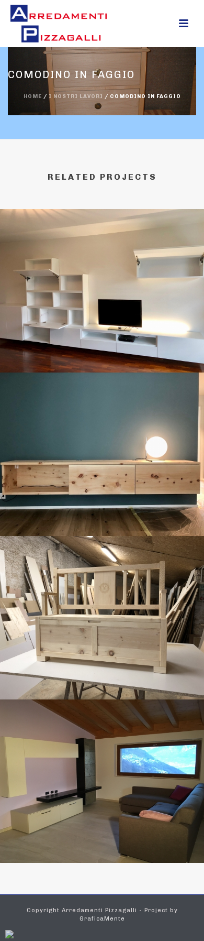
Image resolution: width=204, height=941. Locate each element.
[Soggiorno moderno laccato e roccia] (102, 747)
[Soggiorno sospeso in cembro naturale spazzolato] (102, 420)
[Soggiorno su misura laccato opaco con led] (102, 257)
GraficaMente (102, 918)
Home (33, 96)
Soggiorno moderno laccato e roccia (102, 834)
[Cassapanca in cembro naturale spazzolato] (102, 584)
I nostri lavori (76, 96)
